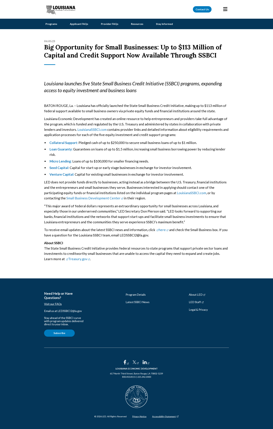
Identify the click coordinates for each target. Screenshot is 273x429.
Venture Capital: (61, 174)
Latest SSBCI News (137, 302)
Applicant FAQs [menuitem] (79, 23)
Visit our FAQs (53, 304)
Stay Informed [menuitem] (164, 23)
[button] (225, 9)
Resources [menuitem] (137, 23)
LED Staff (200, 302)
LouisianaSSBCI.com (92, 129)
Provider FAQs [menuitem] (109, 23)
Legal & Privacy (198, 309)
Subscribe (59, 332)
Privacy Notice (139, 416)
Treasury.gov (79, 259)
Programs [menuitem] (51, 23)
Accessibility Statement (165, 416)
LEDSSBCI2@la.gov (70, 311)
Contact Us (202, 9)
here (164, 230)
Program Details (136, 294)
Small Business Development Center (94, 198)
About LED (201, 295)
